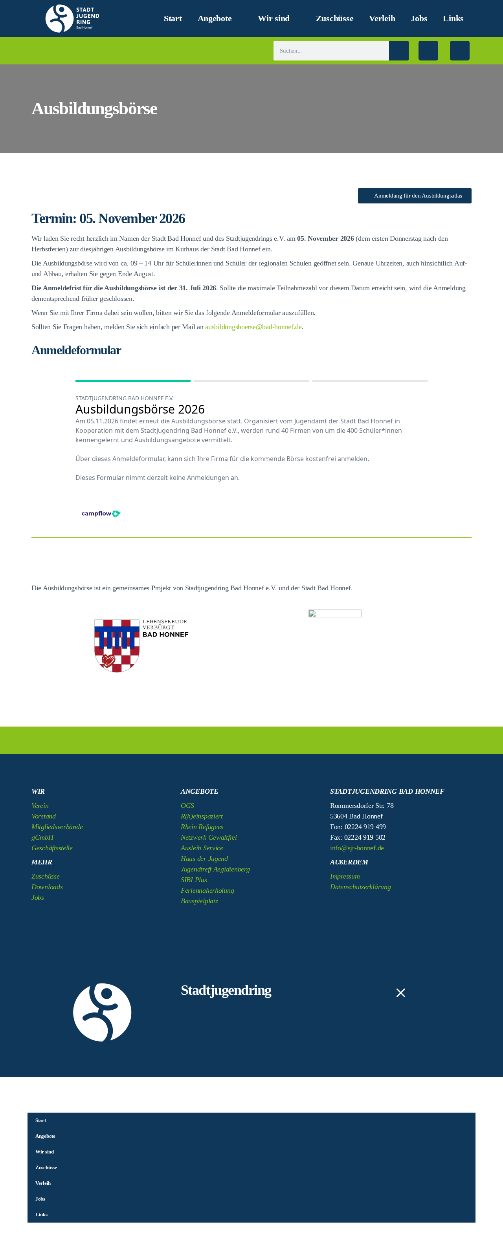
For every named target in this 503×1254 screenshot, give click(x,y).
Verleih (382, 18)
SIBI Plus (194, 880)
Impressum (345, 876)
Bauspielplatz (199, 901)
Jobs (419, 18)
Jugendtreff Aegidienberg (215, 869)
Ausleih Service (202, 848)
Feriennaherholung (207, 890)
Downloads (47, 887)
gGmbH (42, 837)
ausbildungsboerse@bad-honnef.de (253, 327)
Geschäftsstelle (52, 848)
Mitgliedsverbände (57, 827)
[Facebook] (428, 50)
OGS (187, 805)
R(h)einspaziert (202, 816)
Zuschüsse (335, 18)
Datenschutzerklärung (360, 887)
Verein (39, 805)
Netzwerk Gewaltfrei (209, 837)
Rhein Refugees (202, 827)
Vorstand (43, 816)
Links (453, 18)
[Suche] (399, 50)
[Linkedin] (383, 905)
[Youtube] (404, 905)
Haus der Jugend (204, 858)
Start (173, 18)
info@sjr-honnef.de (357, 848)
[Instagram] (460, 50)
